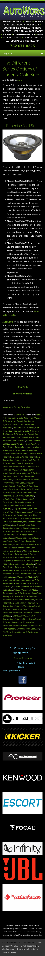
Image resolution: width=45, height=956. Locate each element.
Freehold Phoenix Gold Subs (25, 486)
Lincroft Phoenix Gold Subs (14, 512)
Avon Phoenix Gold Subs (23, 427)
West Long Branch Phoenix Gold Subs (23, 628)
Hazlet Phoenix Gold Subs (13, 489)
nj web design (30, 949)
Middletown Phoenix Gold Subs (26, 538)
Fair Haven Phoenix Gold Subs (26, 479)
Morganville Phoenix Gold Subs (16, 560)
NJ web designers (28, 946)
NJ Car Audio (22, 386)
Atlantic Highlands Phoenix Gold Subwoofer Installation (18, 424)
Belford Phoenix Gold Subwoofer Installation (21, 437)
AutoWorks (7, 321)
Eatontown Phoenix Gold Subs (26, 473)
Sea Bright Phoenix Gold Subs (15, 596)
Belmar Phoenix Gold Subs (13, 440)
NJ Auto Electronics (22, 393)
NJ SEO (15, 946)
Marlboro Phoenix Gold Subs (24, 531)
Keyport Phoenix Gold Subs (24, 508)
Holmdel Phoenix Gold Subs (14, 499)
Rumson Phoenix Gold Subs (25, 590)
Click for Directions (23, 658)
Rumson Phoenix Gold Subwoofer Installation (22, 593)
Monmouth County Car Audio (16, 407)
